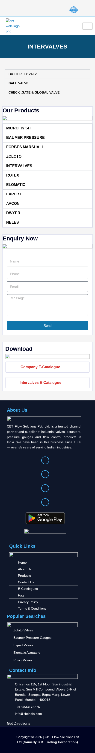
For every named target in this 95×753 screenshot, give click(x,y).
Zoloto (13, 156)
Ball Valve (18, 83)
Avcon (13, 203)
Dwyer (13, 213)
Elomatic (15, 185)
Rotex (12, 175)
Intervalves (19, 166)
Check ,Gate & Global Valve (34, 92)
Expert (13, 194)
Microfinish (18, 128)
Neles (12, 222)
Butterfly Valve (24, 74)
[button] (47, 128)
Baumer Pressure (25, 138)
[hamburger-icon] (87, 26)
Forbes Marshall (25, 147)
